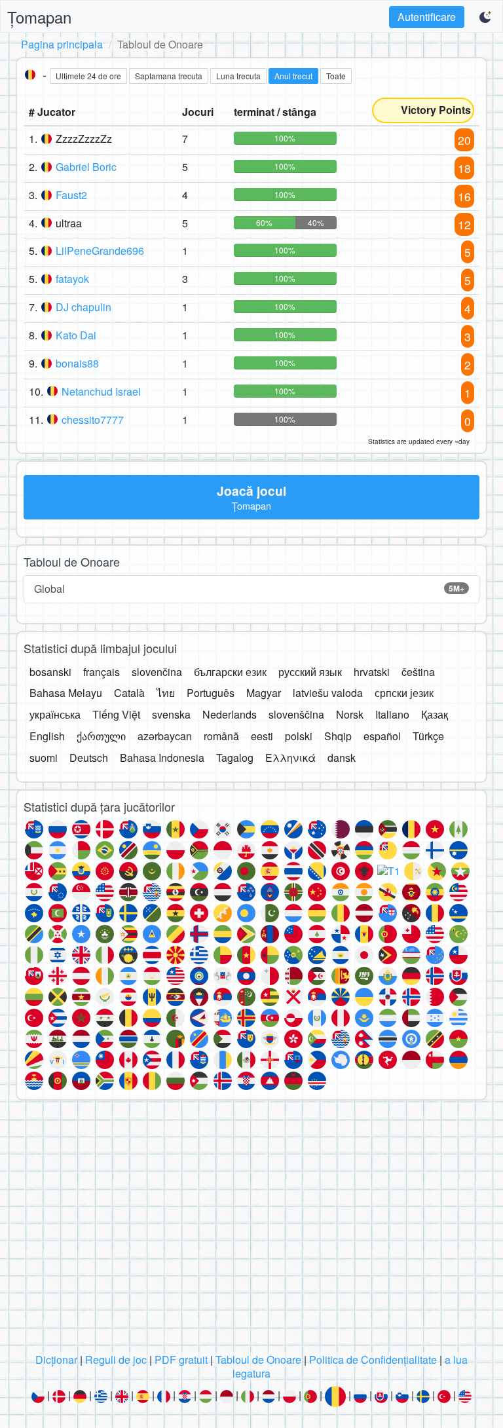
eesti (262, 735)
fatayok (72, 278)
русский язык (310, 671)
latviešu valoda (328, 692)
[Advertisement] (251, 1230)
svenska (171, 714)
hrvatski (372, 671)
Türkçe (428, 735)
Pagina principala (62, 44)
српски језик (404, 692)
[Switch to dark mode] (486, 17)
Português (210, 692)
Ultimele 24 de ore (88, 75)
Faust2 (71, 194)
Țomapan (39, 16)
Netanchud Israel (101, 391)
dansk (341, 757)
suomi (43, 757)
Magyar (263, 692)
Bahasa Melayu (65, 692)
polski (298, 735)
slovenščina (296, 714)
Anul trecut (293, 75)
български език (230, 671)
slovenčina (157, 671)
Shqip (338, 735)
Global (249, 588)
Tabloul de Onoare (258, 1359)
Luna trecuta (238, 75)
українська (55, 714)
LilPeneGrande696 (100, 250)
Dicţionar (56, 1359)
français (101, 671)
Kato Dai (76, 335)
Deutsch (88, 757)
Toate (336, 75)
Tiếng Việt (116, 714)
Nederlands (229, 714)
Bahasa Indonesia (162, 757)
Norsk (349, 714)
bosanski (50, 671)
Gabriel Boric (86, 166)
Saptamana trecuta (168, 75)
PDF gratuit (181, 1359)
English (47, 735)
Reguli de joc (116, 1359)
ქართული (101, 735)
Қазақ (434, 714)
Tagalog (234, 757)
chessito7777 (93, 419)
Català (129, 692)
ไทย (166, 692)
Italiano (392, 714)
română (221, 735)
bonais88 (77, 363)
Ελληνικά (290, 757)
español (382, 735)
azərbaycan (165, 735)
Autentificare (427, 16)
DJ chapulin (83, 306)
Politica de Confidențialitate (373, 1359)
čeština (418, 671)
